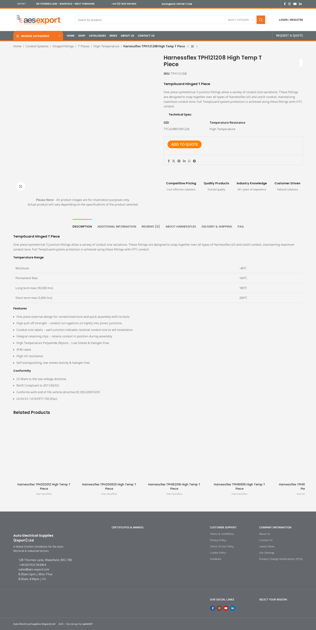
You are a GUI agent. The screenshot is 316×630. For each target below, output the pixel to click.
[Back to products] (192, 46)
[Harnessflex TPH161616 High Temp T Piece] (239, 450)
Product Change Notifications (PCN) (281, 559)
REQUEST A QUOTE (289, 35)
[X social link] (173, 161)
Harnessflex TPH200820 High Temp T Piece (109, 486)
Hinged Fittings (63, 46)
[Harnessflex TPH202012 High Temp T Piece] (44, 450)
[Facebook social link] (285, 4)
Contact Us (266, 540)
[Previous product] (188, 46)
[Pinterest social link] (179, 161)
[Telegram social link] (194, 161)
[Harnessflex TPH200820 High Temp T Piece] (109, 450)
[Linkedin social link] (300, 4)
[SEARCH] (261, 20)
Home (17, 46)
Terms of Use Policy (222, 546)
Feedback (215, 559)
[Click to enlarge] (20, 186)
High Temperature (106, 46)
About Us (264, 534)
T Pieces (83, 46)
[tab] (82, 224)
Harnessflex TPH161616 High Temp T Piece (239, 486)
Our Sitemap (266, 552)
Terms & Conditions (222, 534)
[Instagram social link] (289, 4)
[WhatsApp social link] (189, 161)
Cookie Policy (218, 552)
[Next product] (197, 46)
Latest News (267, 546)
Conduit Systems (37, 46)
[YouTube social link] (295, 4)
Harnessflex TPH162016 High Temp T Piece (174, 486)
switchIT (87, 624)
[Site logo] (38, 19)
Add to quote (184, 144)
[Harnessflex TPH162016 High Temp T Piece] (174, 450)
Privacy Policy (218, 540)
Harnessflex (44, 494)
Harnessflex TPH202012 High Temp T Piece (43, 486)
